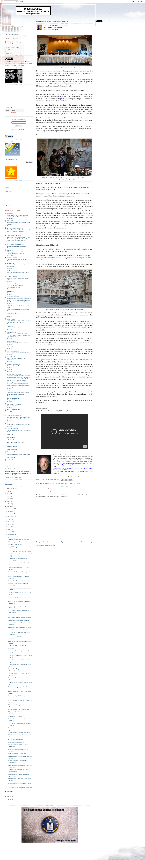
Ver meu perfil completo (13, 477)
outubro (10, 514)
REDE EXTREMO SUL (13, 410)
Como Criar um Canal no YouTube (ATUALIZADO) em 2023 (15, 286)
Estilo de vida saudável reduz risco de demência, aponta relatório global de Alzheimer (18, 393)
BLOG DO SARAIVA (13, 351)
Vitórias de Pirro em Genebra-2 (16, 615)
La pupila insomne (12, 276)
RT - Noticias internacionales (15, 228)
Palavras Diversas (12, 446)
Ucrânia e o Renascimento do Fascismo (18, 539)
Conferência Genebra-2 (72, 482)
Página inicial (64, 542)
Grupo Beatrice (11, 319)
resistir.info (10, 460)
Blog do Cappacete (12, 423)
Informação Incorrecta (13, 347)
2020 (8, 499)
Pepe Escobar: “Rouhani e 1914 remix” (18, 581)
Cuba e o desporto (11, 293)
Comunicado (10, 411)
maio (9, 527)
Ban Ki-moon (49, 482)
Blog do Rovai (11, 457)
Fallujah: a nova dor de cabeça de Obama (19, 732)
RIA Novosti (10, 213)
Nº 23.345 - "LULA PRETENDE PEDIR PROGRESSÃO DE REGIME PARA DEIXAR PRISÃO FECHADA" (18, 335)
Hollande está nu (12, 648)
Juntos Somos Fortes (12, 313)
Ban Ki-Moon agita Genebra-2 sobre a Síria (19, 627)
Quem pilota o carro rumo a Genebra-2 (18, 630)
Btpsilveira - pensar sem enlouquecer (17, 370)
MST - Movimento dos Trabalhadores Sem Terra (18, 306)
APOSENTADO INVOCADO (15, 374)
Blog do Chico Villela (13, 398)
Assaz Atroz (10, 250)
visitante (7, 187)
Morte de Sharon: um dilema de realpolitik (19, 709)
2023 (8, 491)
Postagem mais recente (42, 542)
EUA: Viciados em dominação (16, 742)
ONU (54, 483)
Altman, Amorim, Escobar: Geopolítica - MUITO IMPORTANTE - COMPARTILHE (18, 321)
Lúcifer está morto (11, 315)
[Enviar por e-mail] (64, 480)
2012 (8, 794)
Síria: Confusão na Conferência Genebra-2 (19, 620)
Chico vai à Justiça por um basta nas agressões (18, 352)
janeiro (10, 537)
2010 (8, 799)
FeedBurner (22, 129)
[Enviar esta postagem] (61, 479)
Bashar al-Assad (58, 482)
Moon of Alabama (12, 257)
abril (9, 529)
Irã (51, 483)
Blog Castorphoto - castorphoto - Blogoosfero (16, 443)
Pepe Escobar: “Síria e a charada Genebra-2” (19, 617)
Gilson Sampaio (11, 341)
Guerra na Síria (85, 482)
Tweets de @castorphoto (11, 34)
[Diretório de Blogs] (11, 178)
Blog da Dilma (11, 437)
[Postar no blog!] (66, 480)
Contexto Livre (11, 326)
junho (10, 524)
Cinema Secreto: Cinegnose (14, 235)
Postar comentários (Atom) (48, 545)
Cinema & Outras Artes (13, 364)
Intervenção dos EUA (42, 483)
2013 (8, 791)
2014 (8, 506)
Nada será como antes (12, 405)
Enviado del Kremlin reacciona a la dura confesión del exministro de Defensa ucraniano (18, 230)
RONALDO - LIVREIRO (14, 297)
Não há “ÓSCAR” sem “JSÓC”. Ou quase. (19, 646)
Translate (17, 113)
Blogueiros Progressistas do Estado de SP (18, 454)
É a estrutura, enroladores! (15, 544)
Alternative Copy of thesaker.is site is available (18, 272)
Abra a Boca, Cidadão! (13, 429)
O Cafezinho (10, 221)
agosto (10, 519)
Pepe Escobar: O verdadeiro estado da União (19, 551)
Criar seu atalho (8, 53)
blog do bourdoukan (12, 357)
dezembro (11, 509)
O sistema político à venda (13, 366)
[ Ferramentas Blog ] (12, 284)
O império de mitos (11, 400)
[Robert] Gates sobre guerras (15, 739)
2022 (8, 493)
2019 (8, 501)
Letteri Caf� (10, 440)
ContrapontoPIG (11, 332)
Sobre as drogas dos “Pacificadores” (17, 542)
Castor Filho (8, 49)
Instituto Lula (10, 263)
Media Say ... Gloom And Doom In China (17, 259)
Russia (67, 483)
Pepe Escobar (60, 483)
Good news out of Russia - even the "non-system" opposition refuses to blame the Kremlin (18, 418)
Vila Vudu (77, 483)
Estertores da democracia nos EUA (17, 753)
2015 (8, 504)
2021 (8, 496)
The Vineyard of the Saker (14, 271)
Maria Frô (10, 434)
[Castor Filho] (5, 52)
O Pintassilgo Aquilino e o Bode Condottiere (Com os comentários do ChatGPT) (17, 252)
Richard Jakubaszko (12, 452)
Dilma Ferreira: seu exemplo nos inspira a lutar (18, 309)
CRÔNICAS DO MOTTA (14, 404)
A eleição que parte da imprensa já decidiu (16, 246)
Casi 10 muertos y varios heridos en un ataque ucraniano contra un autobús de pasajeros (17, 215)
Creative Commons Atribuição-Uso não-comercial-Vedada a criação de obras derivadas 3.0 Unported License (18, 63)
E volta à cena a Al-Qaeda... (15, 716)
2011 (8, 796)
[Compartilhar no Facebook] (70, 480)
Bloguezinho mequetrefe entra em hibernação (17, 342)
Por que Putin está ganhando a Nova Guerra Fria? (18, 424)
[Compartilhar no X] (68, 480)
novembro (11, 511)
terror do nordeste (12, 449)
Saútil (8, 391)
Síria (71, 483)
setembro (11, 516)
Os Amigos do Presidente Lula (15, 244)
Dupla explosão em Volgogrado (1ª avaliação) (20, 787)
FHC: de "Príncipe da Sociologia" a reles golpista (18, 430)
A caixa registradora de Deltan (14, 328)
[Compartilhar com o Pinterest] (72, 480)
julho (10, 521)
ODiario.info (10, 291)
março (10, 532)
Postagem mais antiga (87, 542)
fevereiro (10, 534)
